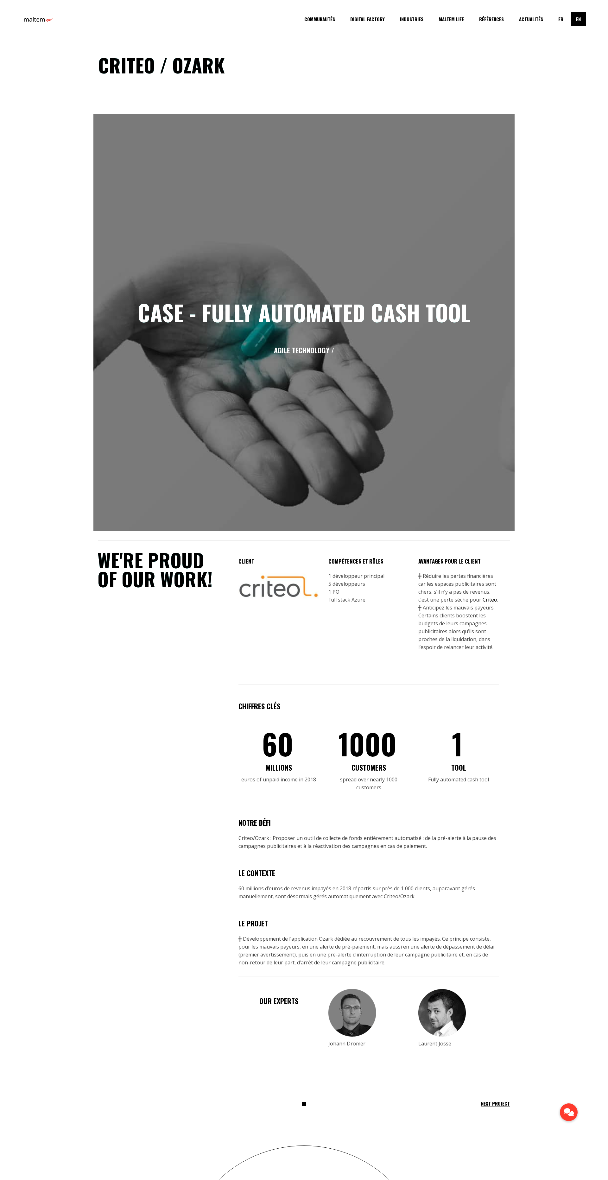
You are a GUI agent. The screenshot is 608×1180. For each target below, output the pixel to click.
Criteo (490, 599)
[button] (569, 1112)
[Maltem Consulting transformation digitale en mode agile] (38, 19)
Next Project (495, 1103)
